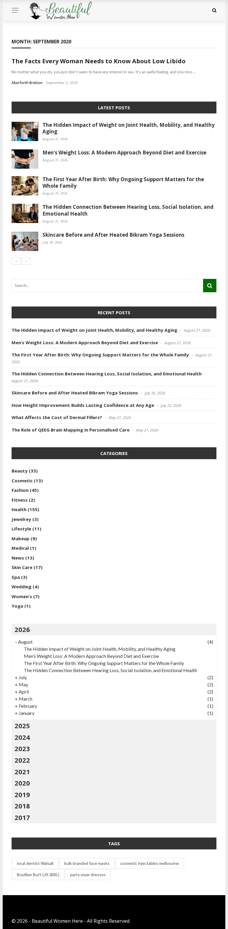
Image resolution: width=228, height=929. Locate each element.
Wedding (21, 587)
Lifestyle (21, 529)
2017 (22, 817)
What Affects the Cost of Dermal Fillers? (57, 417)
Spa (16, 577)
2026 (22, 629)
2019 (22, 794)
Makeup (20, 538)
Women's (22, 596)
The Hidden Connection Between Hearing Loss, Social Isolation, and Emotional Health (127, 210)
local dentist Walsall (35, 863)
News (18, 558)
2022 (22, 760)
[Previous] (16, 261)
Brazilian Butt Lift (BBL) (38, 874)
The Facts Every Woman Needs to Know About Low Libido (99, 61)
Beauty (20, 471)
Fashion (20, 490)
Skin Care (22, 567)
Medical (20, 548)
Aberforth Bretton (27, 82)
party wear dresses (88, 874)
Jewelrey (21, 519)
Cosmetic (22, 481)
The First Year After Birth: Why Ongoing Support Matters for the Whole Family (123, 182)
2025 (22, 725)
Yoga (17, 606)
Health (19, 509)
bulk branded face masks (87, 863)
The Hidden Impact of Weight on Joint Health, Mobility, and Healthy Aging (128, 128)
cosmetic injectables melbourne (149, 863)
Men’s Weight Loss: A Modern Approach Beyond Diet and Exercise (124, 152)
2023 (22, 748)
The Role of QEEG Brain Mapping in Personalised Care (70, 430)
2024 (22, 737)
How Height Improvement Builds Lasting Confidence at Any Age (83, 405)
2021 (22, 771)
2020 (22, 782)
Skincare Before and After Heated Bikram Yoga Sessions (113, 234)
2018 (22, 805)
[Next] (26, 261)
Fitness (20, 500)
